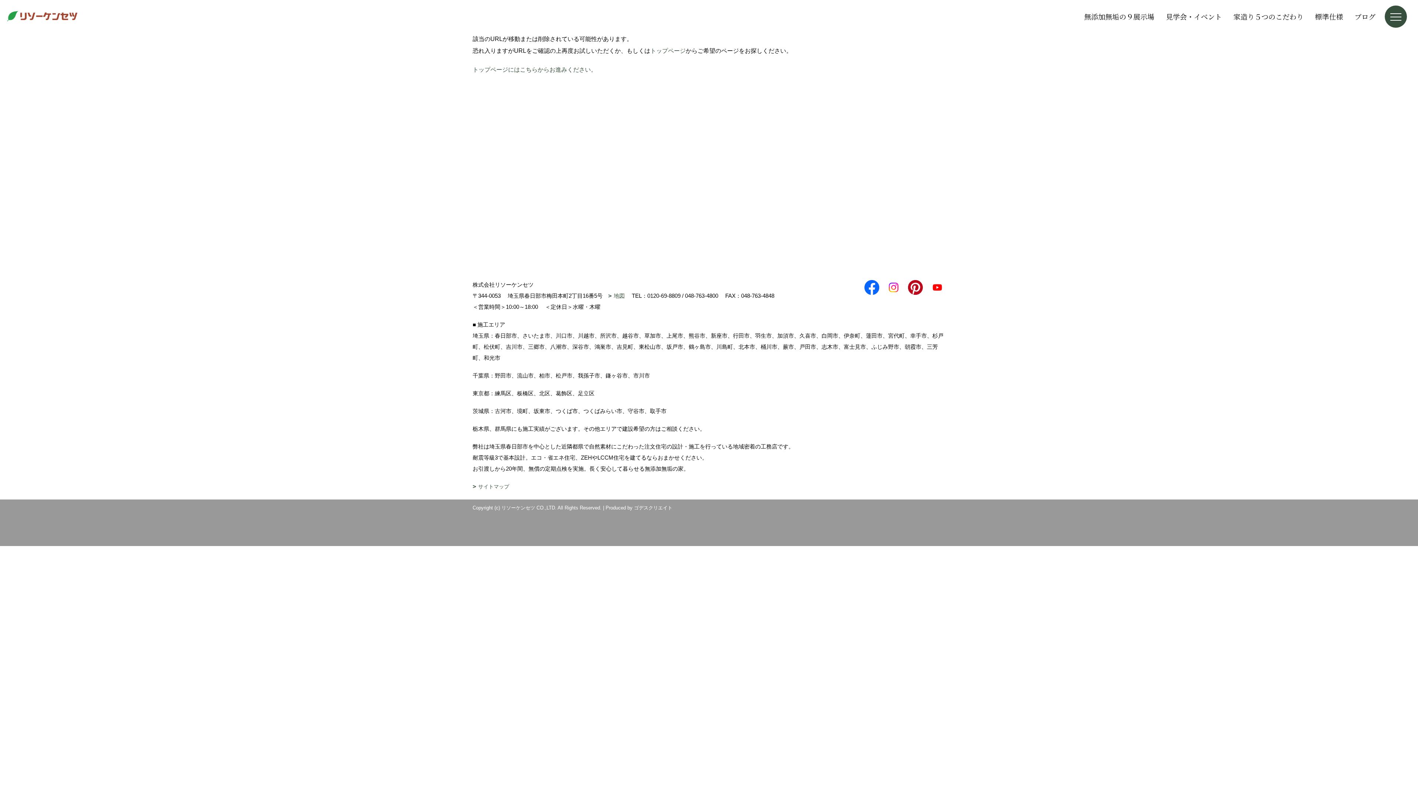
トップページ (668, 51)
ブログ (1365, 16)
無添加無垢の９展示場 (1119, 16)
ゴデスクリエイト (653, 508)
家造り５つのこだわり (1268, 16)
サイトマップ (493, 487)
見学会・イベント (1194, 16)
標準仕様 (1329, 16)
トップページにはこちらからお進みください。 (535, 69)
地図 (619, 296)
